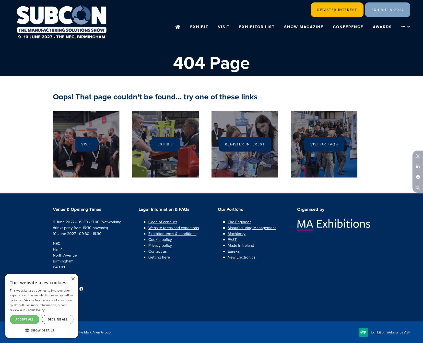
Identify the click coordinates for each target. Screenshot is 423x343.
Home (178, 27)
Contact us (157, 251)
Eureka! (234, 251)
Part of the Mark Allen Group (89, 332)
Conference (348, 27)
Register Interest (337, 9)
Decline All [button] (58, 319)
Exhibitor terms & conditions (172, 234)
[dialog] (41, 306)
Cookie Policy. (35, 310)
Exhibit (199, 27)
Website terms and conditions (173, 228)
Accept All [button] (24, 319)
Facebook (417, 177)
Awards (382, 27)
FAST (232, 239)
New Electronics (241, 257)
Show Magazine (303, 27)
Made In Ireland (241, 245)
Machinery (237, 234)
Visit (224, 27)
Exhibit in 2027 (387, 9)
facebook (81, 289)
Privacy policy (160, 245)
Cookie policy (160, 239)
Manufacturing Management (252, 228)
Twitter (417, 156)
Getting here (159, 257)
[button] (41, 330)
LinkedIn (417, 166)
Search (417, 187)
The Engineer (239, 222)
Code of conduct (162, 222)
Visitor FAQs (324, 144)
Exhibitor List (257, 27)
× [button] (73, 279)
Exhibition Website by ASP (390, 332)
